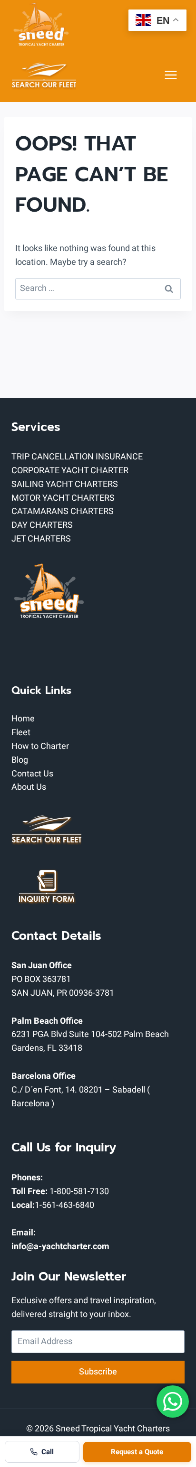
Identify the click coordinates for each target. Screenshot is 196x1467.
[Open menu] (171, 75)
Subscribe (98, 1371)
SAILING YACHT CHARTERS (64, 484)
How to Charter (40, 746)
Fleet (20, 732)
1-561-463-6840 (64, 1205)
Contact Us (32, 773)
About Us (28, 787)
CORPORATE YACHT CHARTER (69, 470)
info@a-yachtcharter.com (60, 1246)
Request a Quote (137, 1452)
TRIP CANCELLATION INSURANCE (77, 456)
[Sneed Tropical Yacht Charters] (40, 24)
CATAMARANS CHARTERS (62, 511)
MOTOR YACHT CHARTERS (63, 498)
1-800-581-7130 (79, 1191)
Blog (19, 760)
